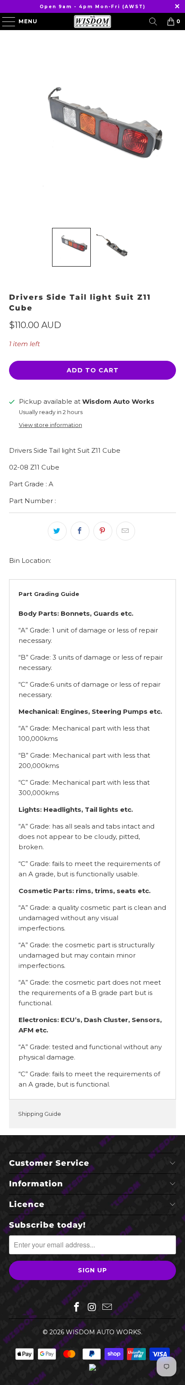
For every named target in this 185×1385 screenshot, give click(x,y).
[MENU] (4, 21)
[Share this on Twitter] (57, 531)
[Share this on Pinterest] (102, 531)
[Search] (153, 21)
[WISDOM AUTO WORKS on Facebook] (76, 1307)
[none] (71, 247)
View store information (50, 425)
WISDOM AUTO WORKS (103, 1332)
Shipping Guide (39, 1113)
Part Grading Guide (48, 593)
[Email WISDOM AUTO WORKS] (107, 1307)
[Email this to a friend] (125, 531)
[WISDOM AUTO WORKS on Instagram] (92, 1307)
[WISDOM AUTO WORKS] (92, 21)
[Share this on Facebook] (80, 531)
